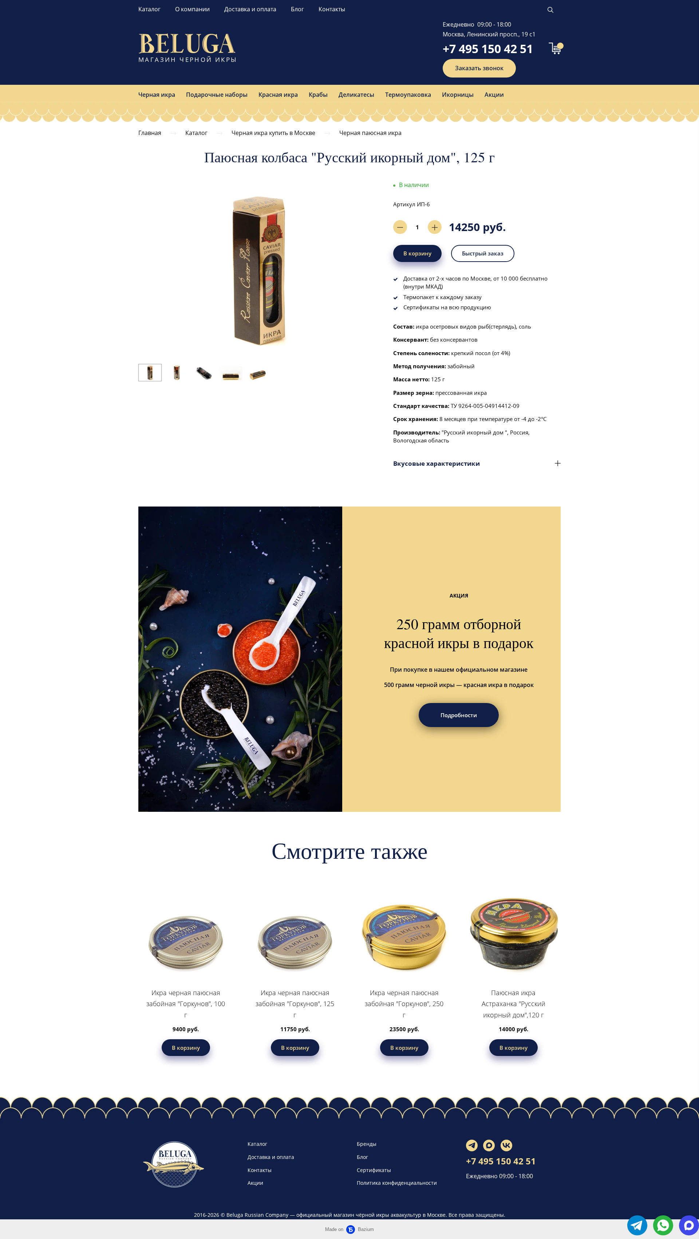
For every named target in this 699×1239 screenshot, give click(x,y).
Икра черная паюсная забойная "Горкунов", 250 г (404, 1003)
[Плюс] (435, 227)
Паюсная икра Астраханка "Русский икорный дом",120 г (513, 1003)
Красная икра (278, 95)
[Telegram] (472, 1145)
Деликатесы (356, 95)
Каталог (149, 9)
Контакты (332, 9)
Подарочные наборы (217, 95)
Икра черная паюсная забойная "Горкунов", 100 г (185, 1003)
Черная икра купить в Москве (273, 133)
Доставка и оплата (250, 9)
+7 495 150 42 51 (488, 48)
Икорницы (458, 95)
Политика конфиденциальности (397, 1182)
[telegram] (637, 1225)
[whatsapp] (663, 1225)
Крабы (318, 95)
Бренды (366, 1143)
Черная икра (156, 95)
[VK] (506, 1145)
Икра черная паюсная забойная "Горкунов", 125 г (295, 1003)
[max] (689, 1225)
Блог (297, 9)
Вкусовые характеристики (436, 463)
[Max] (489, 1145)
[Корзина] (555, 48)
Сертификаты (374, 1170)
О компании (192, 9)
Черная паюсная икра (370, 133)
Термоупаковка (408, 95)
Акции (494, 95)
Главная (149, 133)
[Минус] (400, 227)
